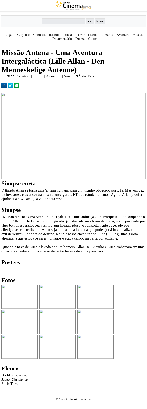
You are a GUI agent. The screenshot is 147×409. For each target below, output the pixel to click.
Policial (67, 35)
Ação (9, 35)
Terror (80, 35)
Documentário (62, 38)
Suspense (23, 35)
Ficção (92, 35)
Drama (80, 38)
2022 (10, 76)
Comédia (39, 35)
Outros (92, 38)
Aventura (123, 35)
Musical (138, 35)
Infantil (54, 35)
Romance (106, 35)
